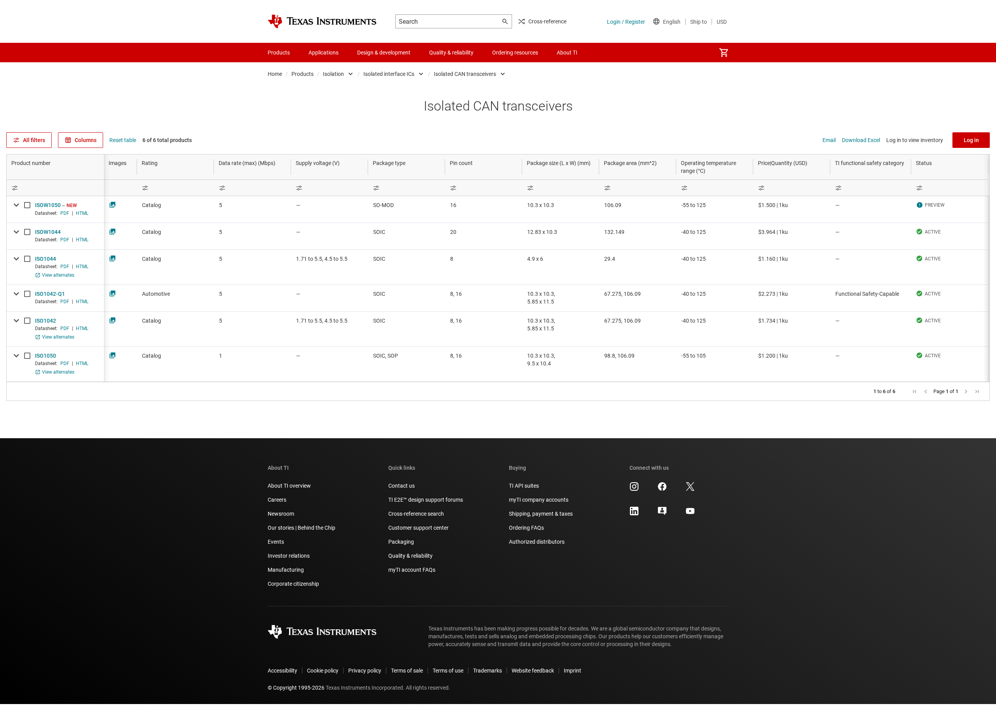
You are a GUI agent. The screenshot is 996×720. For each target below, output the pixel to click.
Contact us (401, 486)
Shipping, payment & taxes (541, 514)
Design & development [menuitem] (383, 52)
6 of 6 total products (167, 140)
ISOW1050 (48, 205)
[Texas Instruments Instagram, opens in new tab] (634, 489)
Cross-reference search (416, 514)
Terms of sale (407, 670)
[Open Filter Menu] (55, 188)
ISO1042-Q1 (50, 294)
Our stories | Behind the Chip (301, 528)
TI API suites (524, 486)
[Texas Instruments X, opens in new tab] (690, 489)
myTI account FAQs (411, 570)
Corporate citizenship (293, 584)
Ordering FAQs (526, 528)
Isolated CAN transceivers (465, 74)
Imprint (572, 670)
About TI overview (289, 486)
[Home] (322, 21)
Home (275, 74)
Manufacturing (286, 570)
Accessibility (282, 670)
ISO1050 (45, 356)
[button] (915, 391)
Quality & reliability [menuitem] (451, 52)
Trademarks (487, 670)
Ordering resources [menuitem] (515, 52)
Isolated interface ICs (388, 74)
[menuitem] (724, 52)
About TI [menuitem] (567, 52)
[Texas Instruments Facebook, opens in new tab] (662, 489)
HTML (82, 213)
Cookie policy (322, 670)
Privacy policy (364, 670)
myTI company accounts (538, 500)
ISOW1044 (48, 232)
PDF (64, 213)
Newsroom (281, 514)
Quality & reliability (410, 556)
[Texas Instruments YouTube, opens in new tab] (690, 514)
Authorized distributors (537, 542)
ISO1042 (45, 321)
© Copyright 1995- (296, 688)
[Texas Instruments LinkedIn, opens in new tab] (634, 514)
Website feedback (533, 670)
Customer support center (418, 528)
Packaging (401, 542)
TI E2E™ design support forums (425, 500)
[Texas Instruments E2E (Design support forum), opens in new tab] (662, 514)
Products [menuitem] (279, 52)
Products (302, 74)
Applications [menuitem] (323, 52)
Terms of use (448, 670)
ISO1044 (45, 259)
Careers (277, 500)
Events (276, 542)
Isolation (333, 74)
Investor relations (289, 556)
